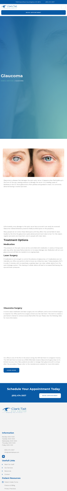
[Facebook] (3, 456)
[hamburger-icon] (63, 7)
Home (3, 80)
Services (10, 80)
